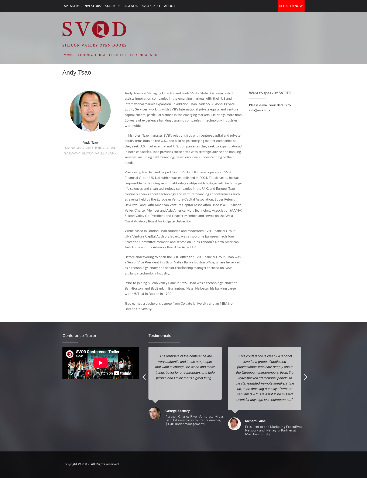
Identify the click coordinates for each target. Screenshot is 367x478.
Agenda (131, 6)
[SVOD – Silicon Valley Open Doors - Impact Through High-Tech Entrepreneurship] (94, 33)
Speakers (71, 6)
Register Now (291, 6)
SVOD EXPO (151, 6)
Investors (92, 6)
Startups (112, 6)
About (169, 6)
